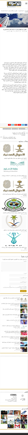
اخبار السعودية (21, 10)
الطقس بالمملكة (14, 128)
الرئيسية (26, 10)
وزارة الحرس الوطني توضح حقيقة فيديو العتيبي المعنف (15, 212)
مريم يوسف (23, 31)
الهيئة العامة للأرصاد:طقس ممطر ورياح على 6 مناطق (15, 230)
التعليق (25, 261)
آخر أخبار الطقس (22, 128)
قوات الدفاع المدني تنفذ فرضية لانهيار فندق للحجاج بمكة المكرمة (9, 137)
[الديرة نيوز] (14, 4)
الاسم (25, 273)
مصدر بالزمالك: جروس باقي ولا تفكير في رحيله (11, 309)
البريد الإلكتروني (23, 277)
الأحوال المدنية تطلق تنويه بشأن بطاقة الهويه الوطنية (15, 158)
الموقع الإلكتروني (23, 281)
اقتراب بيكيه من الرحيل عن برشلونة (13, 320)
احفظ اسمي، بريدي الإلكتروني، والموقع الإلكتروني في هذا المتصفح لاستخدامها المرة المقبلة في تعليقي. (15, 287)
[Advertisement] (14, 47)
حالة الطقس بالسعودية (7, 128)
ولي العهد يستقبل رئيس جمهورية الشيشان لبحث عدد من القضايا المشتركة (18, 133)
